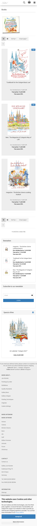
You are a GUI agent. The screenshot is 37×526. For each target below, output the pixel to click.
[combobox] (14, 39)
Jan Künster (5, 378)
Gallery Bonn (5, 392)
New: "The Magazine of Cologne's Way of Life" (18, 138)
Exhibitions (5, 385)
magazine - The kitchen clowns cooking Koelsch (18, 193)
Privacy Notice (19, 512)
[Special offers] (33, 312)
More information (18, 522)
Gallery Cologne (6, 396)
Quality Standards (7, 389)
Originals (4, 403)
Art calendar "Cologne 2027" (18, 351)
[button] (4, 39)
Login (19, 300)
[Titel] (18, 331)
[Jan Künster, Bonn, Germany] (4, 2)
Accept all (18, 516)
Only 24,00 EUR (18, 355)
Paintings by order (7, 382)
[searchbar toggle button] (24, 2)
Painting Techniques (7, 399)
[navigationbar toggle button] (34, 2)
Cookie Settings (6, 406)
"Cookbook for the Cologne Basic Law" (18, 82)
